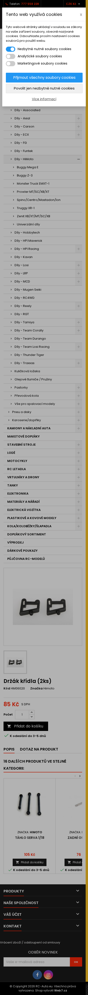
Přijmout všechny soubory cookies (44, 77)
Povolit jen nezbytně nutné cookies (44, 88)
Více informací (44, 99)
